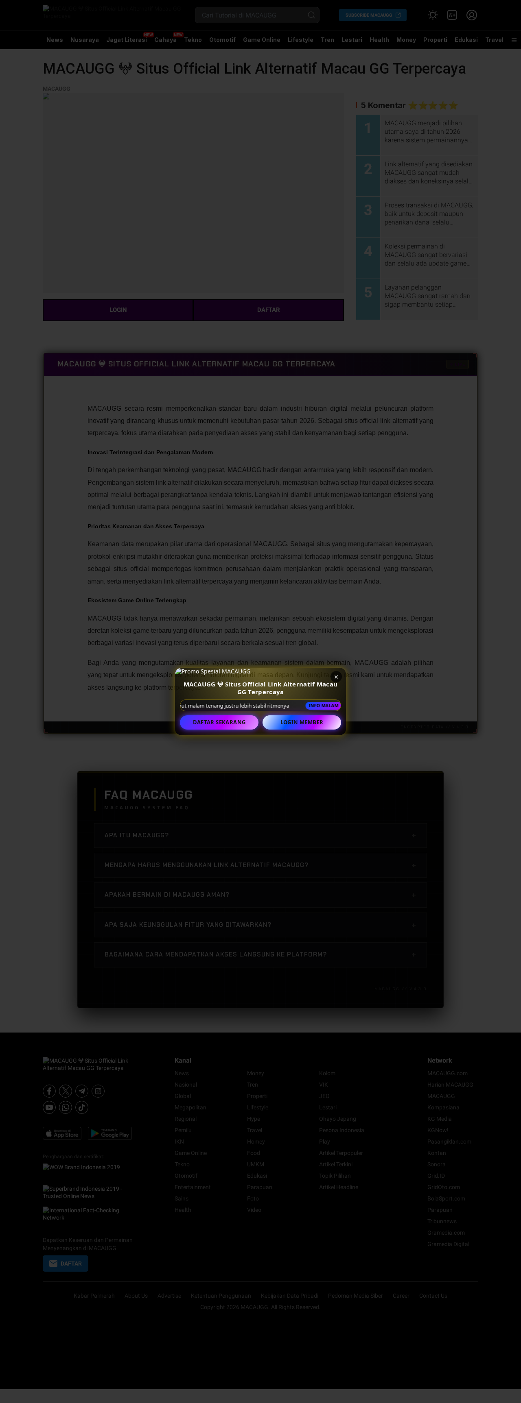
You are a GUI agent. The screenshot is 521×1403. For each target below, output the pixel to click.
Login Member (302, 722)
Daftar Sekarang (219, 722)
